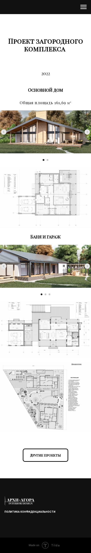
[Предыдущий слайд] (3, 132)
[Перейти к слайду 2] (47, 160)
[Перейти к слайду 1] (43, 160)
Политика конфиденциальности (29, 511)
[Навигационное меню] (83, 7)
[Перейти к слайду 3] (49, 294)
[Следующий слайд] (87, 132)
